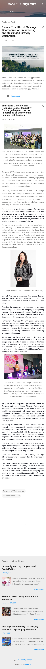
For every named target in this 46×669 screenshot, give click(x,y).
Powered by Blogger (24, 660)
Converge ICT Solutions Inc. (14, 491)
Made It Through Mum (22, 4)
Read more (39, 589)
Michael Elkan (28, 664)
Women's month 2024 (11, 496)
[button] (42, 27)
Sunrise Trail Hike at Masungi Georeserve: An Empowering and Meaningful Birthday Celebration (19, 31)
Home (12, 12)
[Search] (42, 4)
